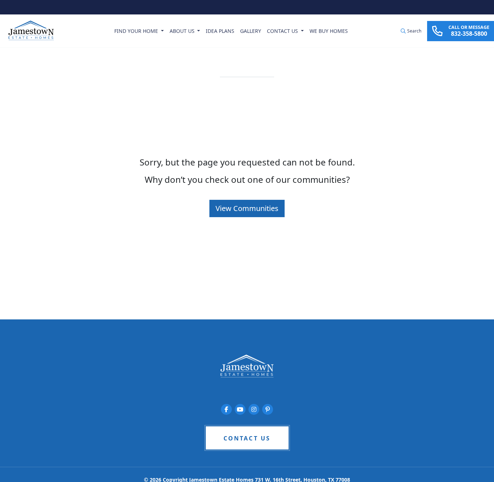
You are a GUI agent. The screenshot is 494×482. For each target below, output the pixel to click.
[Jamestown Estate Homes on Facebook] (226, 409)
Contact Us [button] (283, 30)
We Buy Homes (329, 30)
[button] (411, 31)
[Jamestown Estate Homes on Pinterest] (267, 409)
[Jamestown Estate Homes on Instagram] (253, 409)
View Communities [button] (247, 208)
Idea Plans (220, 30)
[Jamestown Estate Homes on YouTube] (240, 409)
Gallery (250, 30)
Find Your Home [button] (136, 30)
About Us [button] (183, 30)
